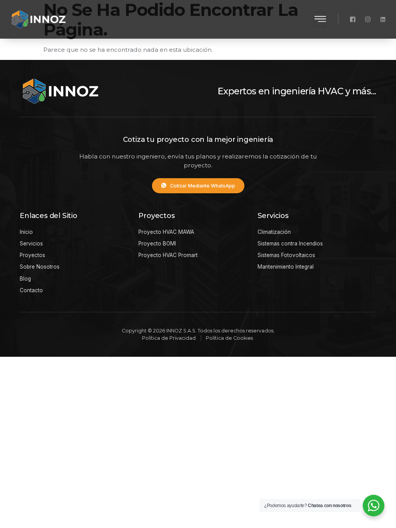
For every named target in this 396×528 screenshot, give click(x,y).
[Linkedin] (383, 19)
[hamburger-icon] (319, 19)
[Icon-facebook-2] (352, 19)
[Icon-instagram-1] (367, 19)
